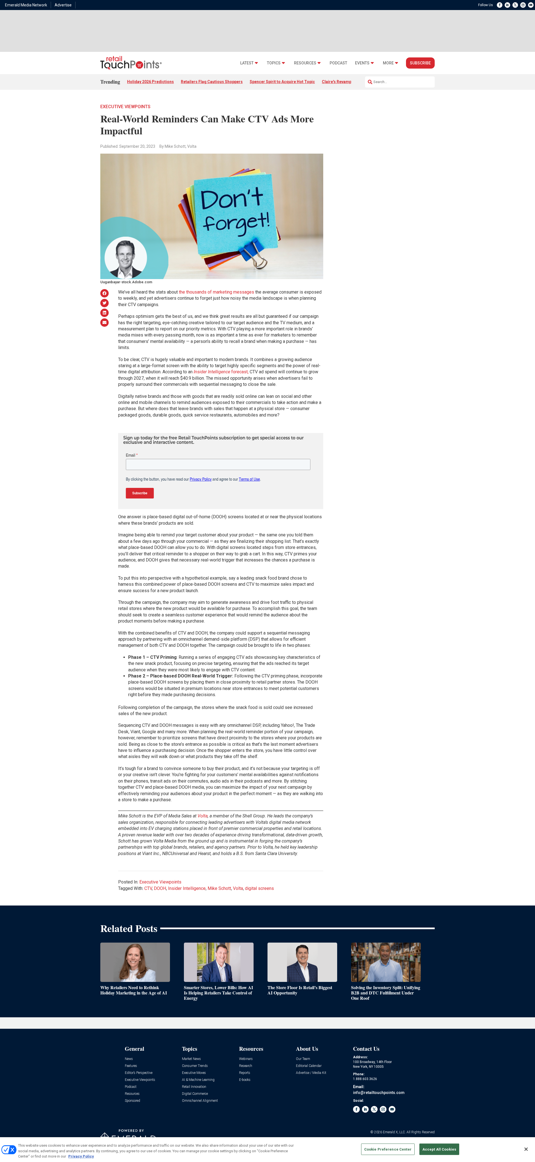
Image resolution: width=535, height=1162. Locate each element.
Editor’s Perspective (138, 1073)
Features (131, 1066)
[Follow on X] (515, 5)
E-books (245, 1080)
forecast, (221, 371)
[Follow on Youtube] (531, 5)
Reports (244, 1073)
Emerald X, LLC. (394, 1132)
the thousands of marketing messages (216, 292)
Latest (247, 63)
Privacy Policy (81, 1156)
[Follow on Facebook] (499, 5)
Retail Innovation (194, 1087)
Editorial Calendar (309, 1066)
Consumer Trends (195, 1066)
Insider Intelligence (187, 888)
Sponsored (132, 1101)
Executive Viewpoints (125, 106)
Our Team (303, 1059)
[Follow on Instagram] (523, 5)
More (388, 63)
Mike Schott (219, 888)
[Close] (526, 1149)
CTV (148, 888)
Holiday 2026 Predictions (150, 81)
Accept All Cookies (439, 1149)
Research (245, 1066)
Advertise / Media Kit (311, 1073)
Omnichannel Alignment (200, 1101)
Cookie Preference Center (388, 1149)
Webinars (246, 1059)
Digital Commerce (195, 1094)
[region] (267, 1149)
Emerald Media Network (26, 5)
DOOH (160, 888)
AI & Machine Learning (198, 1080)
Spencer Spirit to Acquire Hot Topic (282, 81)
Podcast (338, 63)
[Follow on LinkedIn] (507, 5)
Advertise (63, 5)
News (129, 1059)
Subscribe (420, 63)
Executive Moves (194, 1073)
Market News (191, 1059)
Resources (305, 63)
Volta (238, 888)
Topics (274, 63)
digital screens (259, 888)
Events (362, 63)
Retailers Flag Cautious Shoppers (212, 81)
